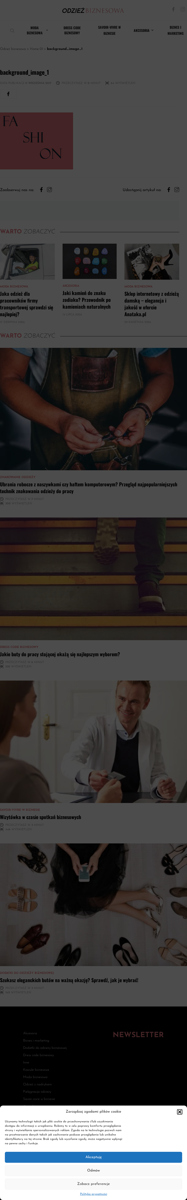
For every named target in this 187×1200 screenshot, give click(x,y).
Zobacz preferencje (93, 1184)
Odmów (93, 1170)
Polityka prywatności (93, 1194)
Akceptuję (93, 1157)
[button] (179, 1111)
